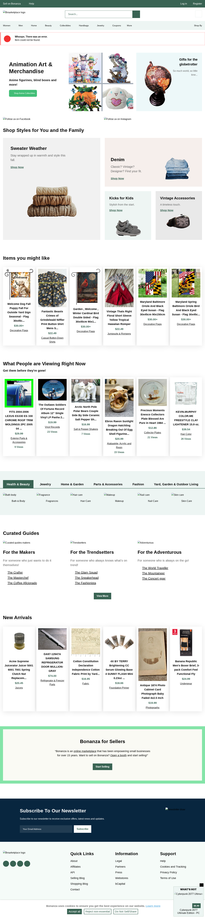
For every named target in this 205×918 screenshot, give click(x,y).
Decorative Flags (19, 330)
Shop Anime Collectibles (24, 93)
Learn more (153, 905)
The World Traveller (155, 568)
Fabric (85, 683)
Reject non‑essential (97, 911)
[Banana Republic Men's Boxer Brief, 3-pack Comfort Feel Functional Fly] (186, 669)
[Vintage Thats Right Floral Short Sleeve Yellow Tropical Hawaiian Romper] (119, 306)
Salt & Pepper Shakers (86, 429)
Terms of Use (168, 878)
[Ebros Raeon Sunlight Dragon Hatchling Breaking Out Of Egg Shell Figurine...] (119, 416)
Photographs (152, 707)
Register (197, 3)
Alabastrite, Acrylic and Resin (119, 445)
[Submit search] (136, 14)
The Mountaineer (153, 573)
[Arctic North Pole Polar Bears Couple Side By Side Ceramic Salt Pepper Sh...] (86, 416)
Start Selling (102, 766)
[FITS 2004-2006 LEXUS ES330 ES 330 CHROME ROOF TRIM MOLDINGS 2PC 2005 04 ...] (19, 416)
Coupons (116, 25)
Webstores (121, 878)
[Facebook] (6, 864)
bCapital (120, 883)
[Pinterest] (20, 864)
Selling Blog (77, 878)
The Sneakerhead (87, 577)
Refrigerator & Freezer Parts (52, 682)
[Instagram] (27, 864)
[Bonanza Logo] (14, 12)
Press (118, 872)
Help (31, 3)
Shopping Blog (79, 883)
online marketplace (85, 751)
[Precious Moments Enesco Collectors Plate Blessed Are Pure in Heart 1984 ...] (153, 416)
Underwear (186, 683)
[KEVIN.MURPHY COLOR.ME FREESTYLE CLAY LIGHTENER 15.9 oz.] (186, 416)
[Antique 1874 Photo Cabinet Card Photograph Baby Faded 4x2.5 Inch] (153, 669)
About (73, 860)
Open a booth (118, 755)
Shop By (198, 25)
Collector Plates (152, 432)
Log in (183, 3)
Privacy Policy (168, 872)
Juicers (19, 688)
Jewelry (100, 25)
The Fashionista (85, 583)
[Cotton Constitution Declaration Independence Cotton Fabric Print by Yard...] (86, 669)
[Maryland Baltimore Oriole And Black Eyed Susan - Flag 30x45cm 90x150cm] (153, 306)
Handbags (84, 25)
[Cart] (198, 14)
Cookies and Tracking (173, 866)
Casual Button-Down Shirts (52, 340)
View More (102, 596)
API (72, 872)
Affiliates (75, 866)
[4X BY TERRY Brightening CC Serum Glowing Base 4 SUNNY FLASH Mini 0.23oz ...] (119, 669)
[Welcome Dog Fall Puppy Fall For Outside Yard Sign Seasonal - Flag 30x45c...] (19, 306)
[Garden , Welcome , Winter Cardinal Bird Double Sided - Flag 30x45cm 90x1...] (86, 306)
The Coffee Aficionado (22, 583)
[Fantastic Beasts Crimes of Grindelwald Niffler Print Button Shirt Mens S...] (52, 306)
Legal (118, 860)
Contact (75, 889)
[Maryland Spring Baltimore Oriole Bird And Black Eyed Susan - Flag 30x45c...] (186, 306)
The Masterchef (18, 577)
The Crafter (15, 572)
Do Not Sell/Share (126, 911)
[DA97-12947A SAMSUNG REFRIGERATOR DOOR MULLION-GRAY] (52, 669)
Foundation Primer (119, 688)
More (129, 25)
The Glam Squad (86, 572)
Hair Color (186, 434)
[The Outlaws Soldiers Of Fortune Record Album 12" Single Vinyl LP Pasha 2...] (52, 416)
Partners (120, 866)
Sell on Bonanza (12, 3)
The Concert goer (154, 578)
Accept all (74, 911)
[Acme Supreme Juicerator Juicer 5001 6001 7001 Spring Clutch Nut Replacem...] (19, 669)
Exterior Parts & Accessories (19, 440)
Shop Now (17, 167)
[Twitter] (13, 864)
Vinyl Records (52, 427)
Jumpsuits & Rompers (119, 333)
